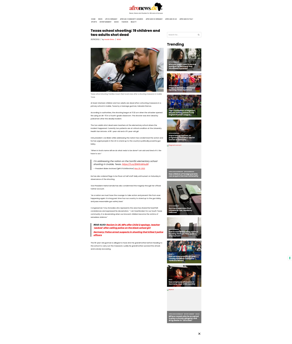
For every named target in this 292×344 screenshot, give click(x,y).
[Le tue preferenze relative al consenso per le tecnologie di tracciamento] (290, 258)
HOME (93, 19)
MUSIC (116, 22)
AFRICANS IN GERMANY (154, 19)
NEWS (100, 19)
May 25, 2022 (139, 168)
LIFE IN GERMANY (111, 19)
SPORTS (94, 22)
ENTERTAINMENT (105, 22)
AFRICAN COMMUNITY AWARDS (131, 19)
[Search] (198, 34)
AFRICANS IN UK (171, 19)
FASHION (125, 22)
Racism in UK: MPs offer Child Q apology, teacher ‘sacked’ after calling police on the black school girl (126, 226)
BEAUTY (133, 22)
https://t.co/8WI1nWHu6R (135, 164)
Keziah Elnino (109, 39)
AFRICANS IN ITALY (186, 19)
